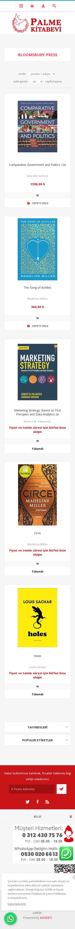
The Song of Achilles (37, 287)
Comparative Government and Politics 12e (37, 165)
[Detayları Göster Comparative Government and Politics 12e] (37, 126)
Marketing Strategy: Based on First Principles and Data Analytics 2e (37, 412)
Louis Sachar (37, 667)
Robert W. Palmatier (37, 421)
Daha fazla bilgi (17, 904)
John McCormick (37, 176)
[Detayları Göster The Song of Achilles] (37, 249)
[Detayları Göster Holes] (37, 618)
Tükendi (37, 449)
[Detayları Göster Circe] (37, 495)
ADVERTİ (46, 918)
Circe (37, 533)
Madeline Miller (37, 299)
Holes (37, 656)
